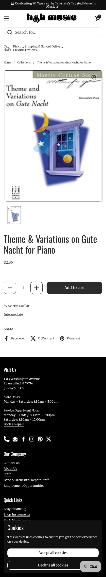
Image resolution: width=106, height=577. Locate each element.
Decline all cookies (53, 565)
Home (7, 62)
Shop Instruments (17, 514)
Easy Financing (15, 509)
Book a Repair (14, 424)
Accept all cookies (53, 552)
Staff (7, 474)
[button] (10, 288)
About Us (10, 468)
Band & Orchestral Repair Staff (26, 480)
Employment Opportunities (24, 485)
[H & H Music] (52, 18)
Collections (24, 62)
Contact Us (11, 463)
